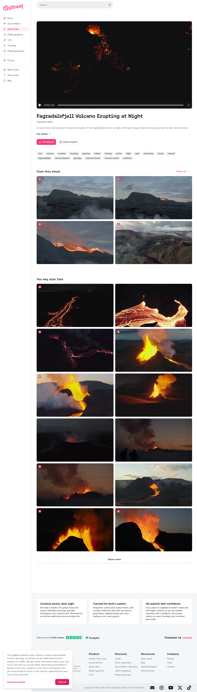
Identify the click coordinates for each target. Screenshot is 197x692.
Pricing (170, 658)
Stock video (94, 666)
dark (137, 153)
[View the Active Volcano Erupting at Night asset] (153, 395)
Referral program (149, 666)
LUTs (91, 674)
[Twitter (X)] (180, 687)
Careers (171, 666)
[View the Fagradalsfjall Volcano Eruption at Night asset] (153, 350)
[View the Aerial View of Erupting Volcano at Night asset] (75, 440)
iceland (171, 153)
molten (97, 153)
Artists (118, 658)
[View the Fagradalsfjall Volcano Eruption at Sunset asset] (75, 242)
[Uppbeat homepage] (15, 7)
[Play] (40, 105)
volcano (50, 153)
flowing (108, 153)
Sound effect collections (126, 666)
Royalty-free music (98, 658)
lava (40, 153)
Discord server (148, 670)
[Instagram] (161, 687)
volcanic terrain (111, 158)
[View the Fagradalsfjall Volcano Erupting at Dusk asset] (153, 197)
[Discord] (152, 687)
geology (77, 158)
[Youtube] (170, 687)
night (128, 153)
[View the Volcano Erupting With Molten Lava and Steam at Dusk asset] (75, 197)
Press (169, 662)
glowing (86, 153)
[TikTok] (189, 687)
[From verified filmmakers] (67, 215)
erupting (74, 153)
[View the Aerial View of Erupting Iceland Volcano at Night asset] (75, 350)
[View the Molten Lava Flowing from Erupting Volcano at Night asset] (75, 305)
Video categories (123, 670)
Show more (114, 559)
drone (160, 153)
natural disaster (62, 158)
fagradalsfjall (44, 158)
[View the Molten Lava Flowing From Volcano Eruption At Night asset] (153, 305)
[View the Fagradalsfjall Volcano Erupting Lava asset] (75, 530)
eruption (62, 153)
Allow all (62, 682)
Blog (143, 662)
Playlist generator (123, 674)
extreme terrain (93, 158)
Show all (181, 171)
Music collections (123, 662)
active (119, 153)
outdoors (127, 158)
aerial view (148, 153)
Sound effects (95, 662)
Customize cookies (16, 682)
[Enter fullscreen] (188, 105)
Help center (146, 658)
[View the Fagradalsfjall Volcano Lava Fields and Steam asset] (153, 242)
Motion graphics (96, 670)
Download (48, 141)
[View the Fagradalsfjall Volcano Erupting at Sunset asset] (153, 485)
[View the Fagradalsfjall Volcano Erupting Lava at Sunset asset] (75, 395)
